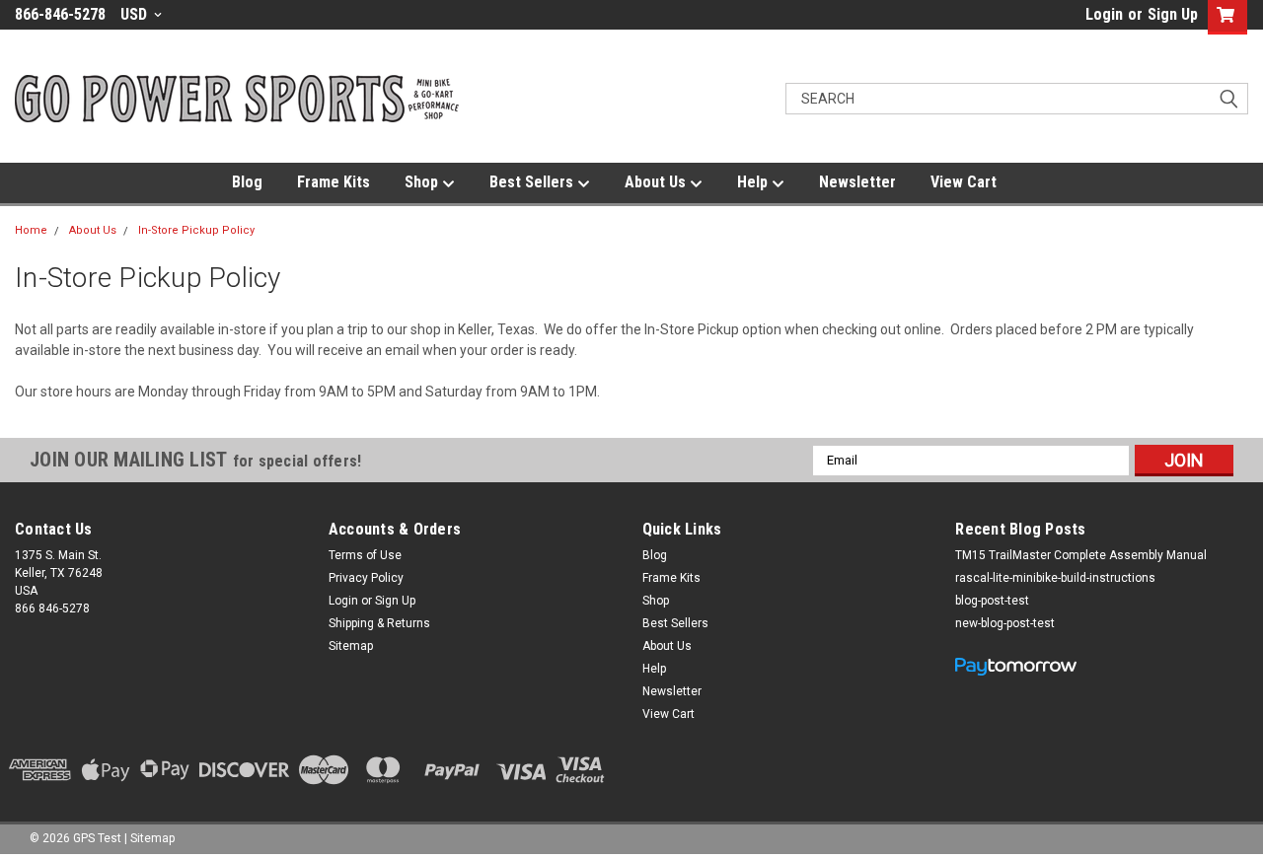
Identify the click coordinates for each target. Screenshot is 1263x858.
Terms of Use (365, 555)
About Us (657, 182)
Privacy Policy (366, 578)
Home (31, 230)
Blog (247, 182)
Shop (423, 182)
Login (1104, 14)
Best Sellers (533, 182)
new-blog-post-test (1005, 623)
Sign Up (1173, 14)
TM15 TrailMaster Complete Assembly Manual (1081, 555)
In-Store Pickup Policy (196, 230)
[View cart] (1223, 17)
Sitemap (351, 646)
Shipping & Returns (379, 623)
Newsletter (857, 182)
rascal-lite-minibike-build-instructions (1055, 578)
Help (754, 182)
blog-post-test (992, 601)
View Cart (963, 182)
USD (135, 14)
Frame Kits (333, 182)
